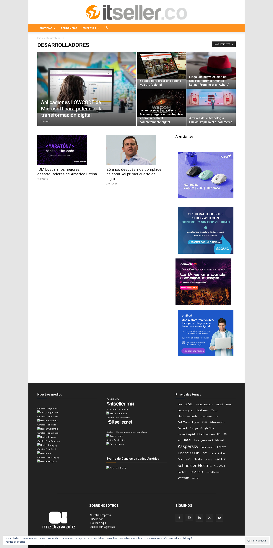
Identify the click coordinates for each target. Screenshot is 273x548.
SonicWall (219, 466)
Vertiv (195, 478)
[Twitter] (209, 518)
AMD (189, 404)
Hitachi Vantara (206, 434)
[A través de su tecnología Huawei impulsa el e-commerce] (211, 101)
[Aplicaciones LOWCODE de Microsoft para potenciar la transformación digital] (86, 82)
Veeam (183, 478)
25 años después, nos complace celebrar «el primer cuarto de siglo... (133, 174)
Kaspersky (188, 446)
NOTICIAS (46, 28)
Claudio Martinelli (187, 416)
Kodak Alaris (207, 447)
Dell (217, 416)
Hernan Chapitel (186, 434)
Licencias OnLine (192, 453)
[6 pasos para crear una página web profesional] (161, 65)
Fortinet (182, 428)
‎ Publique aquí (97, 523)
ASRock (219, 404)
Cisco (214, 410)
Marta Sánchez (217, 453)
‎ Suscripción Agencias (102, 526)
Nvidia (198, 459)
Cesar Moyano (185, 410)
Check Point (202, 410)
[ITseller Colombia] (136, 12)
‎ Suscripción (96, 519)
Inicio (40, 38)
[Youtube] (219, 518)
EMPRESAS (89, 28)
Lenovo (221, 447)
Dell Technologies (188, 422)
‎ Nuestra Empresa (100, 515)
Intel (187, 440)
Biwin (229, 404)
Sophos (182, 472)
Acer (180, 404)
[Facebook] (179, 518)
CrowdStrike (205, 416)
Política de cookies (15, 541)
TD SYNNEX (196, 472)
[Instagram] (189, 517)
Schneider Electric (195, 465)
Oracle (208, 459)
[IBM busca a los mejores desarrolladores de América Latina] (67, 150)
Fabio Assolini (217, 422)
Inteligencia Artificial (209, 440)
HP (218, 434)
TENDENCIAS (69, 28)
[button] (106, 28)
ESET (204, 422)
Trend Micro (213, 472)
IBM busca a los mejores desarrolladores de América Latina (67, 171)
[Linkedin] (199, 518)
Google (194, 428)
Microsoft (184, 459)
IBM (225, 434)
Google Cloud (207, 428)
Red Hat (221, 459)
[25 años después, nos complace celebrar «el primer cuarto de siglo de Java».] (136, 150)
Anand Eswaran (204, 404)
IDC (179, 440)
